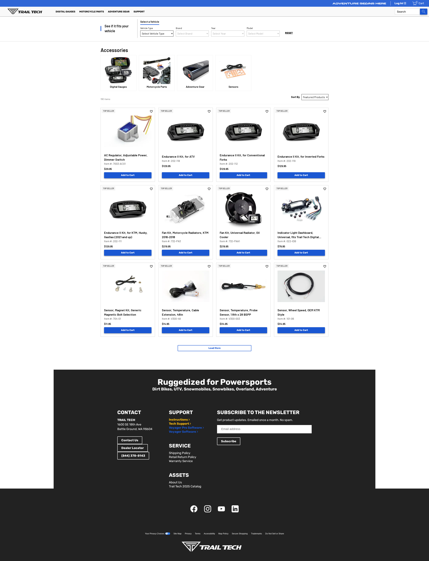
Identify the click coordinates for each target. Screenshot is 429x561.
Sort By (295, 96)
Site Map (177, 533)
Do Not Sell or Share (274, 533)
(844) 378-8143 (133, 456)
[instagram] (207, 511)
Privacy (188, 533)
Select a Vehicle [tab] (149, 21)
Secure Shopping (240, 533)
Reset (289, 33)
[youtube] (221, 511)
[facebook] (193, 511)
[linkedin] (235, 511)
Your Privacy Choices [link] (154, 533)
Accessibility (209, 533)
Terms (197, 533)
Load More (214, 348)
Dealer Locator (132, 448)
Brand (179, 28)
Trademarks (256, 533)
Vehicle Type (146, 28)
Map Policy (223, 533)
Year (213, 28)
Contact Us (129, 440)
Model (250, 28)
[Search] (423, 12)
